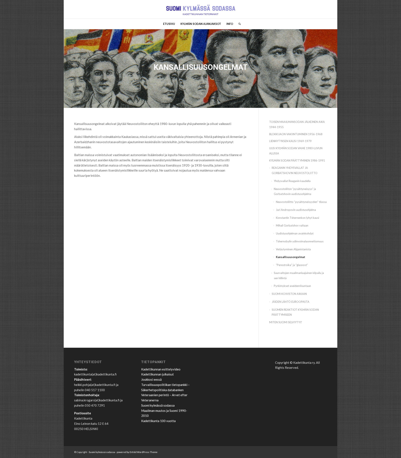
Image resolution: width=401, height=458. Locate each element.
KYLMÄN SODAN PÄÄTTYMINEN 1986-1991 (297, 160)
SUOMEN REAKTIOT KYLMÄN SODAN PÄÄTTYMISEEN (295, 312)
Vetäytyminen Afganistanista (293, 249)
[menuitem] (169, 24)
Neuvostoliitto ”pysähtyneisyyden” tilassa (301, 202)
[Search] (238, 24)
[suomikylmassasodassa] (200, 9)
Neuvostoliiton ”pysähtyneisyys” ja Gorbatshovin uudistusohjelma (295, 191)
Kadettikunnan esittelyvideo (160, 369)
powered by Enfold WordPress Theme (137, 452)
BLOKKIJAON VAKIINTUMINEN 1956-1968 (295, 134)
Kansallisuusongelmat (290, 257)
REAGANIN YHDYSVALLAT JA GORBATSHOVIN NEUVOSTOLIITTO (294, 170)
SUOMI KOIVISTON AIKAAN (289, 293)
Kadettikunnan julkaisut (157, 374)
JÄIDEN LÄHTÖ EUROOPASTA (290, 301)
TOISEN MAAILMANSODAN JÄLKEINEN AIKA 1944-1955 (297, 124)
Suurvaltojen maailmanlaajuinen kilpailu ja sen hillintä (299, 275)
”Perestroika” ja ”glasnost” (292, 265)
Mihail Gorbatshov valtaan (292, 225)
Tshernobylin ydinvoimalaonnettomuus (300, 241)
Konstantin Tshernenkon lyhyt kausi (297, 217)
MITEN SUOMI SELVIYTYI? (285, 322)
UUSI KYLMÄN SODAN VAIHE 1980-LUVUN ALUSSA (295, 150)
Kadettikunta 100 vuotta (158, 421)
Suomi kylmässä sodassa (158, 405)
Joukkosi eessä (151, 379)
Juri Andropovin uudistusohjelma (296, 209)
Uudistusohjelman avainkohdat (294, 233)
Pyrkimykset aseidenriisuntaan (292, 286)
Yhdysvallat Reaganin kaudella (292, 181)
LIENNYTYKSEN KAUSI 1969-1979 (290, 141)
